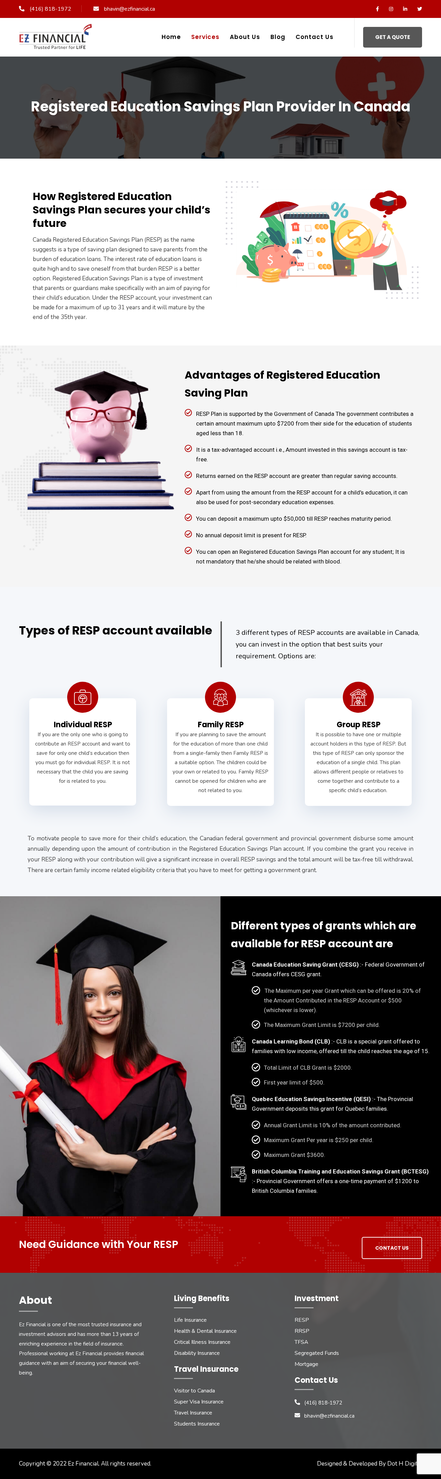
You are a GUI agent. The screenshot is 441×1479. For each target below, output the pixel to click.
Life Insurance (190, 1320)
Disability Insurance (197, 1353)
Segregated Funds (317, 1353)
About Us (245, 37)
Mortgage (306, 1364)
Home (171, 37)
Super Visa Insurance (199, 1402)
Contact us (392, 1248)
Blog (277, 37)
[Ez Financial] (57, 39)
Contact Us (315, 37)
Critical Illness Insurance (202, 1342)
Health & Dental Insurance (205, 1331)
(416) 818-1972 (50, 9)
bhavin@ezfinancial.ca (129, 9)
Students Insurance (197, 1424)
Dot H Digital (404, 1464)
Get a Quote (392, 37)
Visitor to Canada (194, 1391)
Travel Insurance (193, 1413)
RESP (302, 1320)
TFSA (301, 1342)
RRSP (302, 1331)
